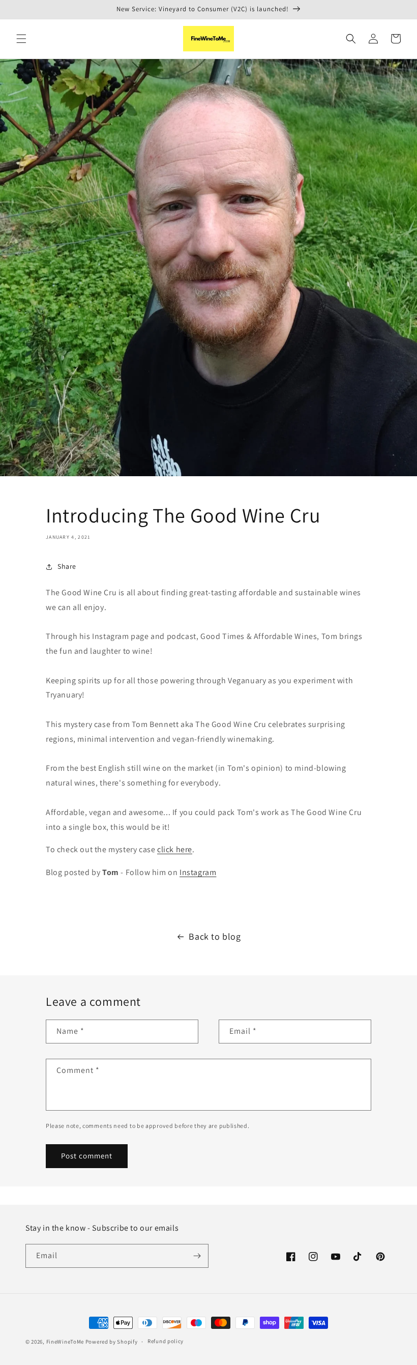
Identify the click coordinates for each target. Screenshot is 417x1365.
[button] (21, 38)
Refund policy (165, 1341)
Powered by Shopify (111, 1341)
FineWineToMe (65, 1341)
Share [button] (66, 566)
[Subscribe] (197, 1256)
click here (174, 849)
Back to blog (215, 936)
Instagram (198, 872)
